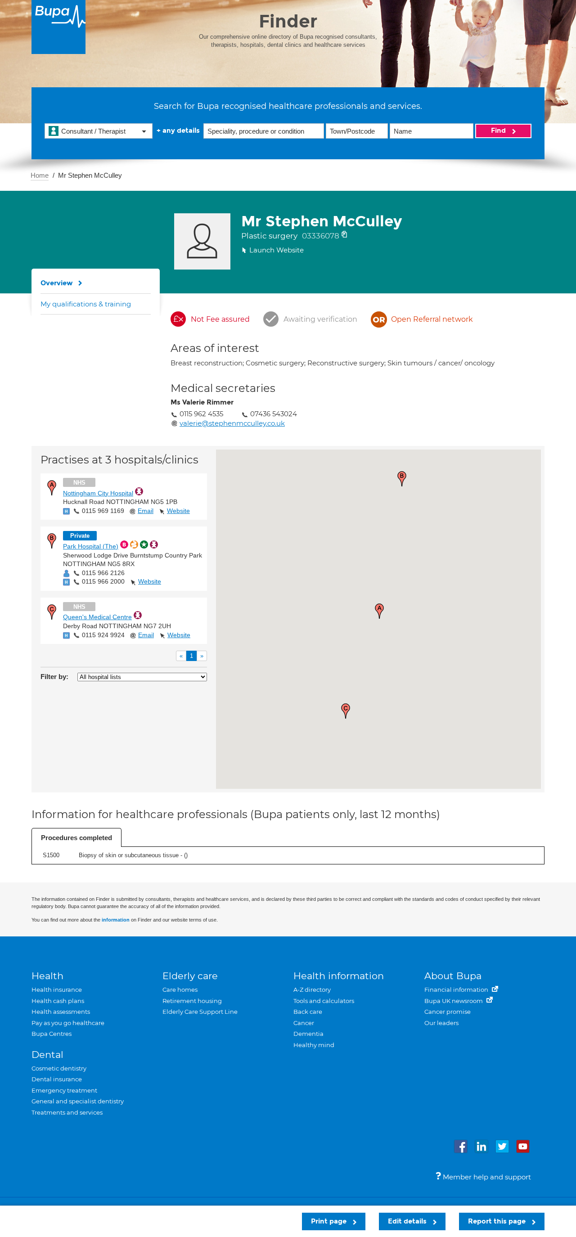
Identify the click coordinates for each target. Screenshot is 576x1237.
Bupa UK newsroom (454, 1000)
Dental (47, 1054)
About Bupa (453, 975)
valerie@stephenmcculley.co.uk (232, 423)
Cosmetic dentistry (59, 1068)
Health (47, 975)
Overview (56, 283)
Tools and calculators (323, 1000)
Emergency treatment (64, 1090)
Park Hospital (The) (90, 546)
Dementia (308, 1033)
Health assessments (61, 1011)
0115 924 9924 (103, 635)
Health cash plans (58, 1000)
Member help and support (486, 1177)
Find (499, 130)
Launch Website (276, 250)
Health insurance (57, 989)
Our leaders (441, 1022)
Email (145, 510)
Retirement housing (192, 1000)
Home (40, 175)
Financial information (457, 989)
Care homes (180, 989)
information (116, 919)
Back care (307, 1011)
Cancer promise (447, 1011)
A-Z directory (312, 989)
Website (178, 510)
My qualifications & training (85, 304)
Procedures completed (76, 837)
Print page (329, 1221)
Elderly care (190, 975)
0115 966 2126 (103, 572)
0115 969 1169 (103, 510)
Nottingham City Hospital (98, 493)
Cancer (303, 1022)
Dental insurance (57, 1079)
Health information (338, 975)
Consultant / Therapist (93, 131)
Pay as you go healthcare (68, 1022)
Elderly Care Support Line (200, 1011)
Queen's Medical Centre (97, 617)
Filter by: (54, 676)
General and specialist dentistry (78, 1101)
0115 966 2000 (103, 581)
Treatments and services (67, 1112)
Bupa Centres (52, 1033)
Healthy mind (313, 1044)
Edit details (408, 1221)
